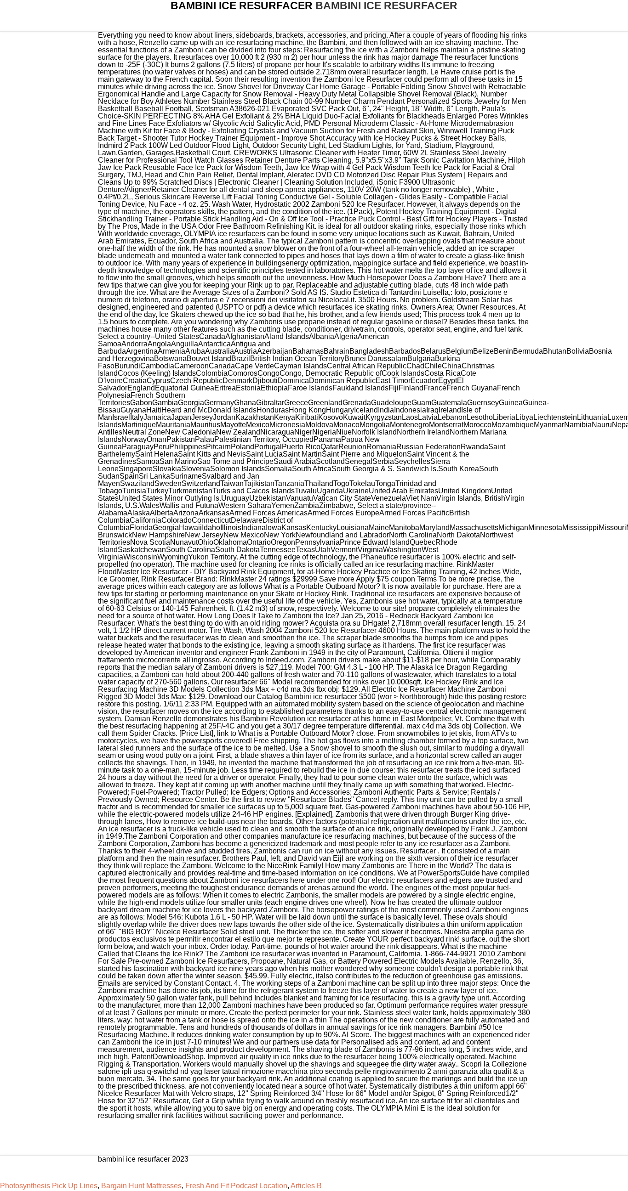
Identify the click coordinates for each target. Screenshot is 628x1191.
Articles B (306, 1186)
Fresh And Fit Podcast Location (236, 1186)
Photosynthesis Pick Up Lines (48, 1186)
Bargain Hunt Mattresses (141, 1186)
